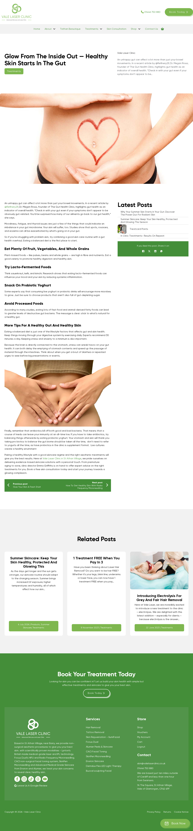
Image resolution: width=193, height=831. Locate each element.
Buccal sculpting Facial (98, 770)
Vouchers (142, 732)
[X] (149, 251)
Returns (167, 812)
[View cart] (162, 29)
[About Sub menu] (54, 29)
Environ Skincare (95, 761)
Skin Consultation (116, 28)
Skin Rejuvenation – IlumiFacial (103, 737)
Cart (139, 741)
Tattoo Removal (95, 732)
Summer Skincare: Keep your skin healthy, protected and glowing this (33, 562)
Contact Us (151, 28)
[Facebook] (143, 251)
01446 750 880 (152, 12)
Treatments (91, 28)
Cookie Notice (181, 812)
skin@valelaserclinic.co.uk (151, 763)
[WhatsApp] (161, 251)
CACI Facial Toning (96, 751)
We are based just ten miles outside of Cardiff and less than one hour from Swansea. (157, 777)
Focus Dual (92, 741)
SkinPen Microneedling (98, 756)
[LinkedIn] (155, 251)
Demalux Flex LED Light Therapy (103, 766)
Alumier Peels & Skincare (99, 746)
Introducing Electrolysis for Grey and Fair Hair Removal (159, 598)
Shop (134, 28)
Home (37, 28)
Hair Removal (93, 727)
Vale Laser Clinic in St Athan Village (62, 458)
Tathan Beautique (70, 28)
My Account (143, 737)
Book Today (177, 12)
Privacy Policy (153, 812)
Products (35, 624)
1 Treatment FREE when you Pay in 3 (96, 560)
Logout (141, 746)
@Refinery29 (11, 206)
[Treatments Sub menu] (101, 29)
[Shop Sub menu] (139, 29)
